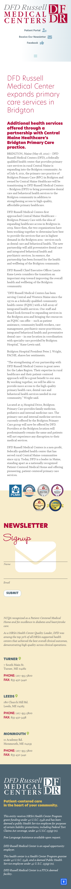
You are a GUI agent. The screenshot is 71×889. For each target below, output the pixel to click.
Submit (12, 593)
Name (7, 564)
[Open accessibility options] (63, 881)
